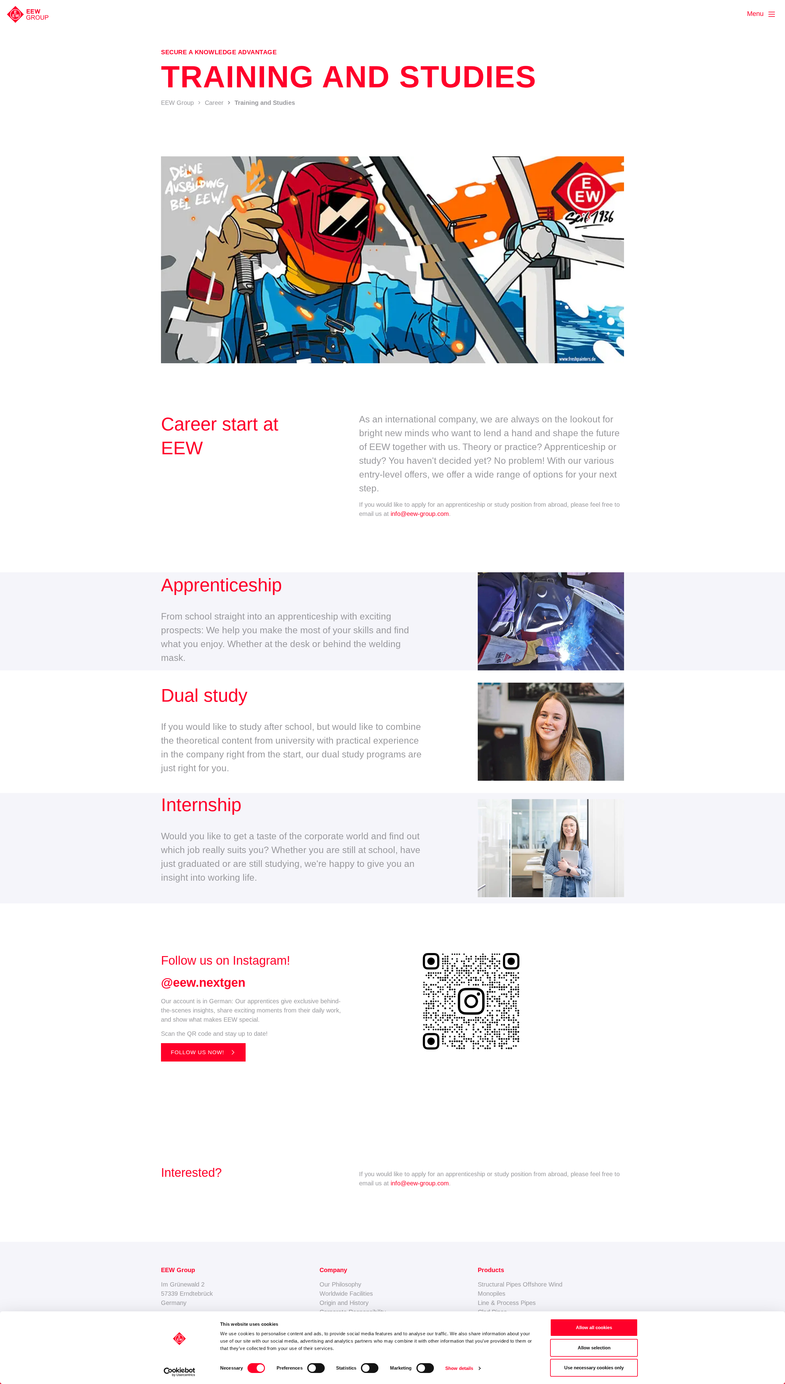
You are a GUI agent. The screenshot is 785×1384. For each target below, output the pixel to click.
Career (214, 102)
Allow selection (594, 1347)
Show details (459, 1368)
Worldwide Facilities (346, 1293)
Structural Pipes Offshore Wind (520, 1284)
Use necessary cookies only (594, 1367)
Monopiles (491, 1293)
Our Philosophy (340, 1284)
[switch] (316, 1368)
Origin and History (344, 1302)
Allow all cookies (594, 1327)
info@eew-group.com (420, 513)
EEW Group (177, 102)
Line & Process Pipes (507, 1302)
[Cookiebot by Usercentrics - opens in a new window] (179, 1372)
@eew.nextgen (203, 982)
